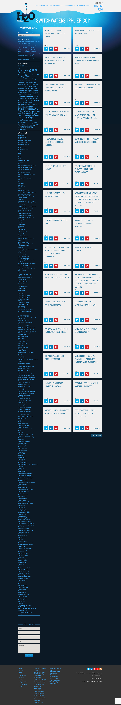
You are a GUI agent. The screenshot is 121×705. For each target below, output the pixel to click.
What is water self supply (24, 605)
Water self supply (22, 584)
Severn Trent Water (23, 347)
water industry (22, 516)
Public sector (21, 318)
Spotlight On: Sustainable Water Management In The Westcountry (54, 60)
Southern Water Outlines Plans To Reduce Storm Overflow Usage (85, 169)
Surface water (21, 358)
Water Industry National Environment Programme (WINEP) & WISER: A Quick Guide (86, 359)
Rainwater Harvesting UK (24, 333)
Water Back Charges (23, 454)
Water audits (21, 452)
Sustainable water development (26, 375)
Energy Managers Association (26, 238)
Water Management (39, 697)
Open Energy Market (23, 302)
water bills (36, 95)
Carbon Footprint (22, 197)
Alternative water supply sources (26, 174)
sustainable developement (25, 374)
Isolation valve (21, 283)
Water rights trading (23, 573)
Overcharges (21, 306)
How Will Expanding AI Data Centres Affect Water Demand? (27, 58)
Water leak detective (23, 532)
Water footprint (22, 514)
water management (23, 541)
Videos (20, 679)
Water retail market (23, 569)
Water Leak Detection (39, 693)
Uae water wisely (22, 402)
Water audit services (23, 447)
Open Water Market (23, 304)
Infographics (60, 5)
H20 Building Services (27, 73)
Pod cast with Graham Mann (25, 308)
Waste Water (53, 684)
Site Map (21, 683)
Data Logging (21, 230)
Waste (19, 420)
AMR (29, 66)
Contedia (20, 221)
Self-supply (21, 345)
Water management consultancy (26, 118)
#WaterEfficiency (22, 146)
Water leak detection (23, 528)
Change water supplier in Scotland (27, 203)
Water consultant (22, 484)
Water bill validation (25, 96)
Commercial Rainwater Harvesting (40, 699)
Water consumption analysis (25, 489)
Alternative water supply (24, 173)
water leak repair (32, 113)
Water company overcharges (25, 475)
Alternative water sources (24, 171)
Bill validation (21, 183)
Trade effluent (21, 397)
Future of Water (22, 251)
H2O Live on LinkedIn (23, 265)
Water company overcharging (25, 477)
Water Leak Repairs (39, 695)
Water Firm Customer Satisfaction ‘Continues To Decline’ (54, 33)
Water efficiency (25, 103)
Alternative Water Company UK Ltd (27, 165)
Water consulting (22, 488)
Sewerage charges (23, 349)
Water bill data (21, 459)
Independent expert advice (25, 278)
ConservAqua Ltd (22, 219)
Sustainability (21, 372)
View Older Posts (96, 436)
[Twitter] (88, 669)
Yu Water (20, 614)
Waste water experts (23, 425)
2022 (19, 151)
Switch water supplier (26, 84)
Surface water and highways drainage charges (28, 360)
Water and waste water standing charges (29, 438)
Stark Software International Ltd (26, 352)
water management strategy (25, 544)
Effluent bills (21, 233)
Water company (22, 472)
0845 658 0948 (98, 7)
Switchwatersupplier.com (24, 388)
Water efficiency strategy (26, 107)
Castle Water (21, 199)
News (47, 5)
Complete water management (26, 217)
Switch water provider (23, 383)
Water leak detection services (25, 530)
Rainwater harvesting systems (26, 329)
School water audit (23, 340)
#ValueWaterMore (22, 142)
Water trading (21, 600)
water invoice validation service (26, 525)
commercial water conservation (26, 208)
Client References (80, 5)
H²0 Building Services (28, 75)
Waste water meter (23, 427)
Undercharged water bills (24, 407)
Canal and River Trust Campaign (26, 196)
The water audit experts (27, 87)
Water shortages (22, 585)
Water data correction (23, 495)
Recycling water (22, 335)
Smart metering (22, 351)
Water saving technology (24, 577)
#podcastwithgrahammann (25, 141)
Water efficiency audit (23, 502)
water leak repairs (23, 115)
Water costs (21, 493)
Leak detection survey (23, 285)
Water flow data (22, 509)
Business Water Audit (23, 190)
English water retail (23, 242)
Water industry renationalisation (26, 523)
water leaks (31, 115)
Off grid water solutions (24, 295)
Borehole (20, 185)
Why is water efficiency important (28, 126)
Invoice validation (22, 279)
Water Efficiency (54, 675)
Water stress (21, 591)
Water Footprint (54, 678)
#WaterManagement (23, 149)
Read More (67, 48)
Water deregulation (23, 498)
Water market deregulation (25, 548)
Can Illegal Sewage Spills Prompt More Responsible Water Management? (28, 50)
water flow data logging (24, 512)
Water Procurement (55, 680)
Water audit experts (28, 91)
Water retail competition (24, 568)
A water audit (21, 162)
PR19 (19, 313)
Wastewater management (25, 429)
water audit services (25, 95)
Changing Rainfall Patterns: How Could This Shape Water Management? (28, 46)
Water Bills (21, 468)
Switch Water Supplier (40, 681)
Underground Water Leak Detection (55, 672)
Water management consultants (25, 121)
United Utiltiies (22, 413)
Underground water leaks (24, 411)
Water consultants (23, 486)
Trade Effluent (38, 686)
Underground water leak (24, 409)
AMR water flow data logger (25, 178)
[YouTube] (97, 669)
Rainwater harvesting (23, 326)
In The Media (21, 276)
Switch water (33, 81)
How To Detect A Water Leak (55, 668)
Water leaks (21, 539)
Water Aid (20, 432)
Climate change (22, 205)
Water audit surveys (23, 448)
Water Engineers (54, 676)
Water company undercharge (25, 479)
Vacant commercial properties (25, 416)
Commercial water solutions (25, 215)
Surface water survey (23, 368)
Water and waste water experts (26, 436)
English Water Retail (39, 672)
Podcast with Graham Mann (25, 310)
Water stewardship (23, 587)
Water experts (21, 507)
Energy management (23, 237)
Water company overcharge (25, 473)
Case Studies (53, 5)
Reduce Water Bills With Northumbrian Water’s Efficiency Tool (85, 413)
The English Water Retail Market (26, 393)
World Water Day (22, 610)
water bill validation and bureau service (28, 97)
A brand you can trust (23, 160)
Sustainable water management (26, 377)
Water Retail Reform (23, 571)
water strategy (30, 125)
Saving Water (37, 677)
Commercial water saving (24, 212)
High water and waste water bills (26, 269)
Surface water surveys (24, 370)
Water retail (21, 564)
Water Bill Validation (39, 690)
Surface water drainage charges (26, 367)
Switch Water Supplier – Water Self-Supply (40, 683)
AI (18, 164)
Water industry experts (24, 520)
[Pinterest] (94, 669)
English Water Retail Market (25, 244)
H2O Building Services (26, 13)
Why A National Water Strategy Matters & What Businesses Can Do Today (29, 54)
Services (21, 670)
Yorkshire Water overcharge (25, 612)
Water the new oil (22, 598)
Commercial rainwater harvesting (27, 206)
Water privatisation (23, 553)
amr (19, 176)
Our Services (42, 5)
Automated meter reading (24, 180)
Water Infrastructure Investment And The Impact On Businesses (29, 42)
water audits (33, 92)
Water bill (20, 456)
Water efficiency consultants (25, 504)
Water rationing (22, 557)
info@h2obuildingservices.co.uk (94, 681)
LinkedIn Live (21, 288)
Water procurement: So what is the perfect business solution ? (56, 277)
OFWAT (20, 301)
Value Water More (22, 418)
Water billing (21, 466)
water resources (22, 562)
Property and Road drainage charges (27, 317)
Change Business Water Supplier (26, 201)
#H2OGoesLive (22, 137)
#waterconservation (23, 144)
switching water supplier (24, 81)
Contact (88, 5)
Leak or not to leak (23, 286)
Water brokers (21, 470)
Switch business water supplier (30, 79)
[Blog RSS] (100, 669)
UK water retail (22, 404)
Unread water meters (23, 415)
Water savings (22, 580)
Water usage (21, 601)
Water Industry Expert (23, 518)
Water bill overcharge (23, 461)
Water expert (21, 505)
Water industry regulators (24, 521)
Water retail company (23, 566)
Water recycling (22, 559)
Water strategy (22, 589)
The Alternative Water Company (26, 391)
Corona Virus (21, 224)
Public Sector (37, 676)
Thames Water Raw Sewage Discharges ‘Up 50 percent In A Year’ (87, 60)
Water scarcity (22, 582)
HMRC (19, 272)
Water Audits (37, 688)
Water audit (33, 88)
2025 (26, 66)
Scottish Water (22, 342)
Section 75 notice (22, 343)
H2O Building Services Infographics (27, 263)
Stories (20, 354)
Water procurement (23, 555)
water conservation (23, 480)
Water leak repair (22, 534)
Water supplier (22, 593)
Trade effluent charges (24, 399)
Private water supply (23, 315)
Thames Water (22, 390)
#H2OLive (20, 139)
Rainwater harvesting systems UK (27, 331)
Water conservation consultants (26, 101)
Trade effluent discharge (24, 400)
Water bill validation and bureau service (28, 464)
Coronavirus (21, 226)
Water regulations (22, 560)
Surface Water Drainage (40, 679)
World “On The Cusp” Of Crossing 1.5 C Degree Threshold (84, 223)
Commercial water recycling (25, 210)
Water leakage (21, 537)
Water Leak (21, 527)
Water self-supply (30, 123)
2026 (19, 158)
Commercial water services (25, 214)
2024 (23, 66)
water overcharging (23, 550)
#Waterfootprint (22, 148)
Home (36, 5)
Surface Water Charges (24, 363)
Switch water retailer (30, 82)
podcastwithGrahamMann (25, 311)
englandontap (21, 240)
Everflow (20, 247)
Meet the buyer (22, 290)
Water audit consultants (24, 441)
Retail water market (23, 336)
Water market (21, 546)
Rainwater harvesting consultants (27, 327)
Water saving (21, 575)
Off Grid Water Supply (39, 674)
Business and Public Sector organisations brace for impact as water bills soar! (86, 114)
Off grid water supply (23, 299)
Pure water (21, 324)
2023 (19, 66)
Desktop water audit (23, 231)
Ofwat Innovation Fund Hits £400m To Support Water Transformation (55, 87)
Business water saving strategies (27, 192)
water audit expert (25, 90)
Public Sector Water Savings (25, 322)
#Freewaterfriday (22, 135)
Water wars (21, 603)
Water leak (27, 111)
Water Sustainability (23, 596)
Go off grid (20, 253)
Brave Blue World (22, 187)
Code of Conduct (23, 684)
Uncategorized (21, 406)
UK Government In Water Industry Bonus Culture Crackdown (54, 141)
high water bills (22, 270)
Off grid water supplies (24, 297)
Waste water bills (22, 422)
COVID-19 (20, 228)
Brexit (19, 189)
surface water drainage (24, 365)
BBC (19, 181)
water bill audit (22, 457)
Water (19, 431)
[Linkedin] (91, 669)
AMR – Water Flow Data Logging (40, 669)
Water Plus (21, 552)
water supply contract (23, 594)
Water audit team (22, 450)
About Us (72, 5)
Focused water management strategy (28, 249)
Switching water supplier (24, 386)
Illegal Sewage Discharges (24, 274)
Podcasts (67, 5)
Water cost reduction (23, 491)
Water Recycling (38, 702)
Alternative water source (24, 169)
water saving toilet (23, 578)
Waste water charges (23, 423)
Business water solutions (24, 194)
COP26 (20, 222)
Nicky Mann (21, 294)
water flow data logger (24, 511)
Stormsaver (21, 356)
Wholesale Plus (22, 607)
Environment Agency (23, 246)
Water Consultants (39, 692)
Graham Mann (22, 254)
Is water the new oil (23, 281)
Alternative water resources (25, 167)
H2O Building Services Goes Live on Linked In (27, 261)
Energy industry (22, 235)
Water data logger (22, 496)
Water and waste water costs (25, 434)
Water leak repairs (22, 536)
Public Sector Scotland (23, 320)
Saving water (21, 338)
